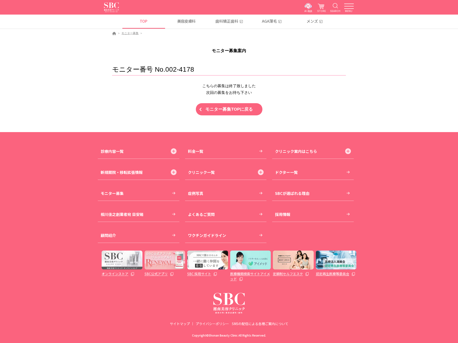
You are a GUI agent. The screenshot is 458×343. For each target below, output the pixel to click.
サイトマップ (180, 323)
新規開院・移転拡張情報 (122, 172)
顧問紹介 (108, 235)
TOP (143, 21)
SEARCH (335, 11)
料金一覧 (195, 151)
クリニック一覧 (201, 172)
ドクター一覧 (286, 172)
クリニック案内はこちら (296, 151)
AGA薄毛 (269, 21)
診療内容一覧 (112, 151)
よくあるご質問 (201, 214)
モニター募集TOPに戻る (229, 109)
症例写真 (195, 193)
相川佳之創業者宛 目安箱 (122, 214)
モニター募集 (130, 33)
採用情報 (282, 214)
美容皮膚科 (186, 21)
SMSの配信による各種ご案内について (260, 323)
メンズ (312, 21)
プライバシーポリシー (212, 323)
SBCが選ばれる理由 (292, 193)
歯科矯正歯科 (226, 21)
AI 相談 (308, 11)
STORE (321, 11)
